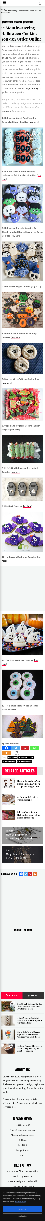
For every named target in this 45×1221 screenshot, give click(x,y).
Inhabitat (22, 1145)
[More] (6, 753)
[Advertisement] (22, 588)
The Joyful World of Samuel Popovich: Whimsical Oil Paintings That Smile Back (28, 1034)
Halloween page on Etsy (26, 88)
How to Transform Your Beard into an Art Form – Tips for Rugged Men (29, 784)
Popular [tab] (13, 995)
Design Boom (22, 1150)
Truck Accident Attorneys (22, 1130)
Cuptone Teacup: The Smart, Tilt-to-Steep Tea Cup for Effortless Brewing (29, 1048)
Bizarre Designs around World (22, 1181)
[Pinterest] (25, 748)
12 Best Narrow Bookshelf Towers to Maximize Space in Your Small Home (29, 1020)
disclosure (7, 111)
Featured (18, 22)
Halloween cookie (26, 758)
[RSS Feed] (35, 874)
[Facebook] (6, 748)
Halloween (12, 758)
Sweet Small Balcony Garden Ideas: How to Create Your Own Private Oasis (29, 1006)
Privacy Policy (20, 1201)
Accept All (22, 1209)
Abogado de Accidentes (22, 1135)
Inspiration (28, 22)
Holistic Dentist (22, 1124)
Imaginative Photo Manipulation (22, 1171)
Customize (22, 1216)
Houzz (23, 1155)
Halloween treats (24, 762)
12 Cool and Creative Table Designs (27, 798)
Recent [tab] (34, 995)
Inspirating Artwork (22, 1176)
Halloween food (9, 762)
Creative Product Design (22, 1186)
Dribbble (22, 1140)
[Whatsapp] (34, 748)
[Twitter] (15, 748)
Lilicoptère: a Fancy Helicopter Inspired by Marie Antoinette (28, 815)
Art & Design (7, 22)
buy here (34, 122)
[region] (22, 1204)
